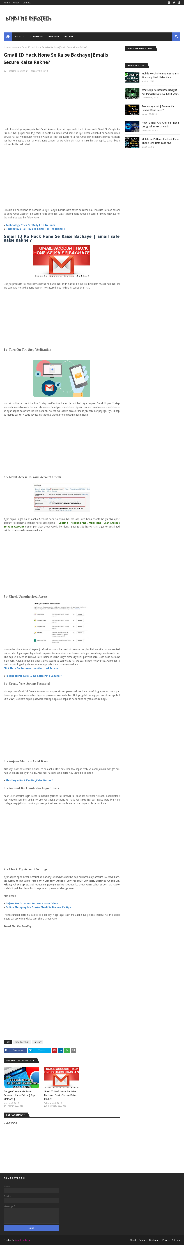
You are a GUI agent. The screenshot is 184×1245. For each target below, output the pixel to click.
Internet (15, 47)
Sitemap (176, 1240)
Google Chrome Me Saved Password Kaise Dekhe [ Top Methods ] (19, 1095)
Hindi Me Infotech (16, 71)
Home (7, 2)
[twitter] (174, 2)
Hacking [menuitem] (70, 36)
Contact (27, 2)
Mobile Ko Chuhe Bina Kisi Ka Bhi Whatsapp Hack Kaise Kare (160, 75)
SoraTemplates (22, 1240)
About (16, 2)
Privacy (166, 1240)
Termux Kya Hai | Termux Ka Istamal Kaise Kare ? (158, 108)
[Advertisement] (62, 102)
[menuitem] (8, 36)
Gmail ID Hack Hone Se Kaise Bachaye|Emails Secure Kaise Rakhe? (60, 1095)
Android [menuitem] (20, 36)
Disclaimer (154, 1240)
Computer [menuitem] (37, 36)
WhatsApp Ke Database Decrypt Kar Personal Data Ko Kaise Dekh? (161, 91)
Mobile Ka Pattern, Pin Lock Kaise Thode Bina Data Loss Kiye (160, 141)
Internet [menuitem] (53, 36)
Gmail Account (22, 1042)
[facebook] (169, 2)
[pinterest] (178, 2)
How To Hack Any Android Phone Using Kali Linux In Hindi (160, 124)
